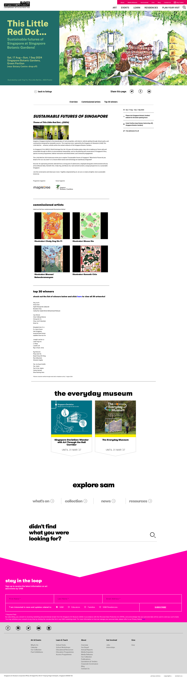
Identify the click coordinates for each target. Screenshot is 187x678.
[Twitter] (132, 91)
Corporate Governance (89, 664)
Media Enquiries (87, 652)
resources (138, 501)
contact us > (179, 676)
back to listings (45, 91)
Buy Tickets (180, 2)
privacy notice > (156, 676)
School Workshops (63, 647)
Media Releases (132, 2)
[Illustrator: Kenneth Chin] (90, 259)
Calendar (34, 647)
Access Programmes (64, 654)
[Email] (149, 91)
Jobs (108, 645)
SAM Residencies (110, 607)
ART (115, 8)
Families (91, 607)
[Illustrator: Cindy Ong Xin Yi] (52, 225)
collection (73, 501)
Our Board (85, 647)
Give (153, 2)
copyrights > (168, 676)
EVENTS (125, 8)
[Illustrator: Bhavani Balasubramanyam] (52, 259)
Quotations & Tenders (89, 661)
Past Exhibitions (37, 652)
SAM (62, 607)
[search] (153, 535)
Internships (110, 647)
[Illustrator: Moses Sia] (90, 225)
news (106, 501)
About (122, 2)
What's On (34, 645)
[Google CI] (49, 628)
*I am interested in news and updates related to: (30, 607)
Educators (75, 607)
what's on (41, 501)
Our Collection (36, 650)
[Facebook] (140, 91)
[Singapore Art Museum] (27, 4)
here (79, 296)
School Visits (61, 645)
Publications (85, 659)
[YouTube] (38, 628)
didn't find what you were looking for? (49, 532)
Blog (159, 2)
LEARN (136, 8)
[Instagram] (18, 628)
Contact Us (167, 2)
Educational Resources (64, 650)
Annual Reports (87, 650)
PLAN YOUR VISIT (171, 8)
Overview (84, 645)
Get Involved (144, 2)
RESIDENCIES (151, 8)
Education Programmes (65, 652)
